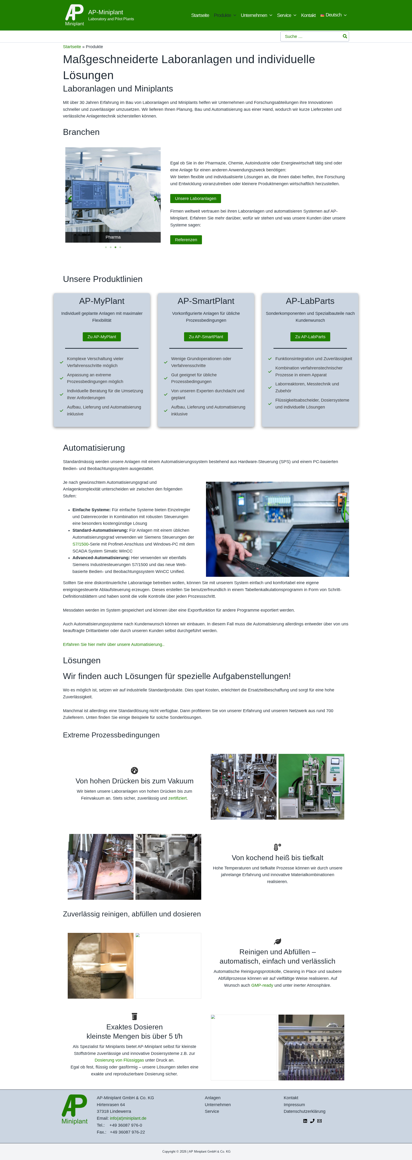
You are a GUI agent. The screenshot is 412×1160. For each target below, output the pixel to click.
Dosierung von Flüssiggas (119, 1060)
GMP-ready (262, 985)
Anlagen (213, 1097)
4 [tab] (120, 247)
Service (212, 1111)
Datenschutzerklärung (304, 1111)
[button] (233, 15)
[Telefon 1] (312, 1121)
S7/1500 (80, 544)
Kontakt (291, 1097)
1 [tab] (105, 247)
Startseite (72, 46)
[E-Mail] (319, 1121)
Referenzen (186, 239)
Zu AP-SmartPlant (206, 336)
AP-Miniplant (105, 12)
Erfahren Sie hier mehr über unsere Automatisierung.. (114, 644)
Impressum (294, 1104)
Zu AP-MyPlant (102, 336)
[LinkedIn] (305, 1121)
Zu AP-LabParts (310, 336)
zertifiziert (177, 798)
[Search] (345, 36)
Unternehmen (218, 1104)
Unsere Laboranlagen (195, 198)
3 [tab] (115, 247)
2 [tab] (110, 247)
